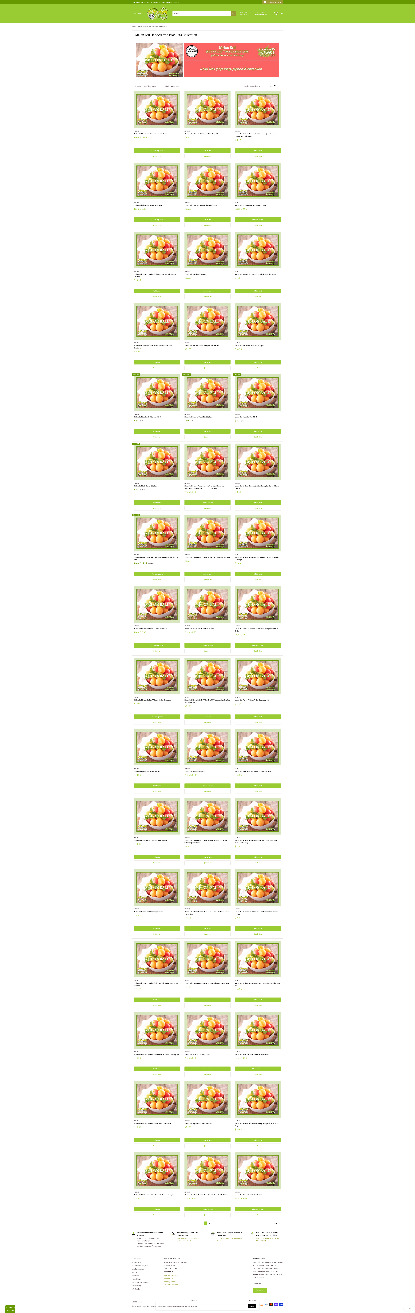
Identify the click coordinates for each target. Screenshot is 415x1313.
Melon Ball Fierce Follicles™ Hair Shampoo (199, 629)
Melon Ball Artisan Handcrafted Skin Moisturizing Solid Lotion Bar (257, 984)
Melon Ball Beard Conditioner (195, 274)
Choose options (157, 151)
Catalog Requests (170, 1282)
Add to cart (207, 151)
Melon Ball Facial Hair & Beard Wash (147, 771)
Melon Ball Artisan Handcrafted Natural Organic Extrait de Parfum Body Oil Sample (256, 135)
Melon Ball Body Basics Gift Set (145, 486)
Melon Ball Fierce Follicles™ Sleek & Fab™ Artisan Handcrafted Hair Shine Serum (207, 701)
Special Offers (137, 1272)
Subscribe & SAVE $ (274, 2)
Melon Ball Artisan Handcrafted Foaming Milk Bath (152, 1123)
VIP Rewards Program (140, 1266)
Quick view (157, 156)
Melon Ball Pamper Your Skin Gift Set (198, 417)
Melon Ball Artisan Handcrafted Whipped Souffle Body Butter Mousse (156, 984)
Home (134, 26)
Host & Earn (136, 1279)
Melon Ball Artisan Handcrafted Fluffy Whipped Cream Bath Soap (256, 1125)
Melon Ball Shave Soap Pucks (194, 771)
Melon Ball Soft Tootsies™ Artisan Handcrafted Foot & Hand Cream (256, 913)
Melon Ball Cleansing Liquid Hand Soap (148, 205)
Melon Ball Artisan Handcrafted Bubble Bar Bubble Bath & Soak (207, 557)
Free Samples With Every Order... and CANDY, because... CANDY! (155, 2)
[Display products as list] (279, 86)
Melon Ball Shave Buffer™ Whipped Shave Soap (201, 346)
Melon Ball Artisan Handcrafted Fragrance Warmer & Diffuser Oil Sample (257, 558)
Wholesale (136, 1289)
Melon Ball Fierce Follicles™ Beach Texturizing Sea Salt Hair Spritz (256, 630)
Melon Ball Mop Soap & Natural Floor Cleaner (200, 205)
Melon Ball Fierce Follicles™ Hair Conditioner (150, 629)
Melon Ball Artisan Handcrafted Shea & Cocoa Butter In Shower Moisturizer (207, 913)
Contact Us (168, 1279)
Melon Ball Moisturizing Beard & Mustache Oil (151, 840)
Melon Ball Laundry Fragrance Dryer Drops (250, 205)
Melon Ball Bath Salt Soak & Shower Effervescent (252, 1054)
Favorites (135, 1276)
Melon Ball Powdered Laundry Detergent (250, 346)
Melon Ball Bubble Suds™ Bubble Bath (248, 1195)
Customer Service (171, 1275)
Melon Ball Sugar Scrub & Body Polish (198, 1123)
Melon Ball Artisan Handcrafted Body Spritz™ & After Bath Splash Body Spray (256, 841)
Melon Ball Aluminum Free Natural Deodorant (151, 134)
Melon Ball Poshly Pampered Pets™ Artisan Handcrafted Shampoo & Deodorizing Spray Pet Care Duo (204, 487)
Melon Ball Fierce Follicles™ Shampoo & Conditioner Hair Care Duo (157, 558)
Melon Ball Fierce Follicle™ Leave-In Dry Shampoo (152, 700)
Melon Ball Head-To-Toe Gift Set (246, 417)
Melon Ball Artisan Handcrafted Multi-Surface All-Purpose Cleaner (155, 275)
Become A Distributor (140, 1282)
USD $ (135, 1301)
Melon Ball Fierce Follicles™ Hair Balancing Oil (252, 700)
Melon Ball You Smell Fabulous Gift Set (148, 417)
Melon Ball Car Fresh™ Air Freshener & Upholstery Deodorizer (153, 347)
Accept (252, 1306)
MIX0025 (137, 131)
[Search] (233, 13)
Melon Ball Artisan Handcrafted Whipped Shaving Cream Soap (206, 983)
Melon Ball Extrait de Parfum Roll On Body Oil (201, 134)
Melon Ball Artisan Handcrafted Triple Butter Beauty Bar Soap (206, 1195)
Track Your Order (171, 1285)
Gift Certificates (138, 1269)
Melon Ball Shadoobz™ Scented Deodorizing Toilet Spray (255, 274)
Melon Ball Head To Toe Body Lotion (197, 1054)
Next (275, 1223)
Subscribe (260, 1290)
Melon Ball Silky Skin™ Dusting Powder (148, 912)
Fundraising (136, 1286)
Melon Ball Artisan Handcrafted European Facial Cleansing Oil (156, 1054)
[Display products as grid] (275, 86)
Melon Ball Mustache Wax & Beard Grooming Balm (253, 771)
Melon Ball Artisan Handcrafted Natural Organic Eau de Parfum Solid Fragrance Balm (207, 841)
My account (260, 15)
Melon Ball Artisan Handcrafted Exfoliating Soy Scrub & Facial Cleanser (257, 487)
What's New (136, 1262)
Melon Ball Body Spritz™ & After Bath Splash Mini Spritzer (155, 1195)
